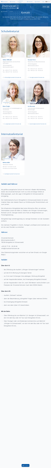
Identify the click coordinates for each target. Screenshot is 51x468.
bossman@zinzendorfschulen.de (37, 124)
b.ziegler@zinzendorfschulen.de (12, 124)
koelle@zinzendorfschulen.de (12, 174)
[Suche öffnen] (31, 7)
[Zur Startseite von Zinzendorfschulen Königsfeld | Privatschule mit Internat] (10, 6)
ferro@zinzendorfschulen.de (36, 77)
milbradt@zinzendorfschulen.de (12, 77)
